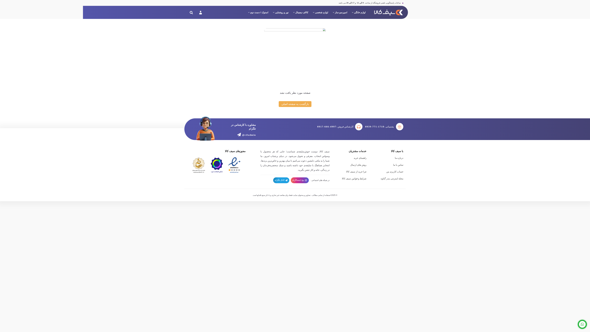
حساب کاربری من (394, 171)
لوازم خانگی (360, 12)
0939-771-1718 (374, 126)
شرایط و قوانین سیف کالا (354, 178)
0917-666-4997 (326, 126)
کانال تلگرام (280, 180)
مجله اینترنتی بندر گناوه (392, 178)
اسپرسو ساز (341, 12)
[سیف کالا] (388, 12)
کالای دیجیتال (301, 12)
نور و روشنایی (282, 12)
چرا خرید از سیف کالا (356, 171)
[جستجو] (191, 12)
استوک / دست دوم (259, 12)
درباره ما (399, 158)
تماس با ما (398, 165)
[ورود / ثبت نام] (200, 12)
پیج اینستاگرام (298, 180)
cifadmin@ (249, 135)
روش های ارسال (358, 165)
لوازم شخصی (321, 12)
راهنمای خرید (360, 158)
